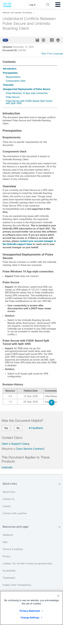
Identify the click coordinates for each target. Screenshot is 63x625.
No (18, 428)
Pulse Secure (13, 97)
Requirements (13, 77)
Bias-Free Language (52, 53)
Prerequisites (10, 73)
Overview (8, 85)
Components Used (15, 81)
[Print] (58, 40)
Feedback (37, 428)
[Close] (58, 595)
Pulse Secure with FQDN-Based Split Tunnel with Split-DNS (29, 102)
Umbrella (7, 467)
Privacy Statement (30, 610)
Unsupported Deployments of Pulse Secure (26, 89)
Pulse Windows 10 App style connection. (27, 93)
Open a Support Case (15, 443)
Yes (6, 428)
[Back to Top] (52, 403)
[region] (31, 608)
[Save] (38, 40)
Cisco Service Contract (29, 448)
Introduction (9, 68)
